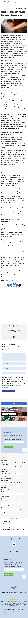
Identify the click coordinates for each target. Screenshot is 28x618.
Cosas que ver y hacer (7, 466)
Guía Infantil (9, 280)
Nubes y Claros (5, 505)
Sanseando (4, 501)
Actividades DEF (5, 460)
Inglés (23, 462)
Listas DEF (11, 418)
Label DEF (4, 485)
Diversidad (11, 473)
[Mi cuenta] (19, 2)
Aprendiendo (4, 471)
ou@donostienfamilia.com (8, 592)
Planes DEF (4, 469)
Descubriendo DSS (16, 482)
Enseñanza (18, 473)
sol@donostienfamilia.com (20, 592)
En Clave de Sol (14, 551)
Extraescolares (16, 462)
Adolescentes (5, 510)
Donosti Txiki (4, 480)
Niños (3, 512)
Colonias (4, 462)
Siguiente (14, 331)
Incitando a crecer (6, 491)
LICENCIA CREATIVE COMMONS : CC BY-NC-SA (11, 598)
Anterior (14, 326)
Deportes (9, 462)
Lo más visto (14, 409)
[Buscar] (16, 2)
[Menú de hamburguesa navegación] (25, 2)
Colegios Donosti (6, 409)
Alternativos (5, 473)
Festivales (16, 466)
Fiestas (21, 466)
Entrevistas (4, 503)
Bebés (11, 510)
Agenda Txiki (4, 464)
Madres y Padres (18, 510)
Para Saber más (5, 496)
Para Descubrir (11, 494)
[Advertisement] (14, 307)
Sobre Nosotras (14, 550)
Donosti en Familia (6, 478)
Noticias (19, 503)
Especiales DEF (12, 503)
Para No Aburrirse (21, 494)
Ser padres (4, 507)
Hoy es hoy (4, 487)
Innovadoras (12, 414)
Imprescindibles (5, 489)
